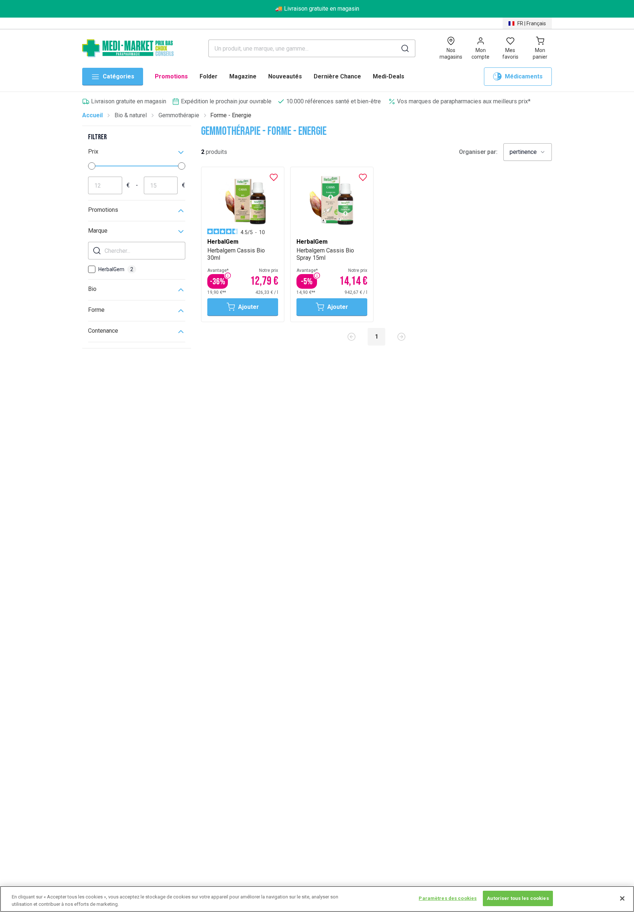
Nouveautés (285, 76)
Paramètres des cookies (448, 898)
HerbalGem (115, 269)
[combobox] (527, 152)
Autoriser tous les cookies (518, 898)
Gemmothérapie (178, 115)
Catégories (118, 76)
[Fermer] (622, 898)
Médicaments (524, 76)
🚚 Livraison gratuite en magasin (317, 8)
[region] (317, 899)
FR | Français (531, 23)
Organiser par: (478, 152)
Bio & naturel (130, 115)
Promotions (171, 76)
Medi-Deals (388, 76)
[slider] (91, 166)
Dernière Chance (337, 76)
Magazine (242, 76)
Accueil (92, 115)
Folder (209, 76)
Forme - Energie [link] (230, 115)
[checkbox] (91, 269)
